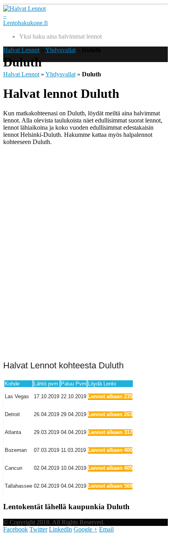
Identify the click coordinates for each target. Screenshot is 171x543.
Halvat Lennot (21, 50)
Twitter (38, 529)
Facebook (15, 529)
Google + (85, 529)
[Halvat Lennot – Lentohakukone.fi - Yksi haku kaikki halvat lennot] (25, 22)
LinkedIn (60, 529)
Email (106, 529)
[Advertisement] (85, 251)
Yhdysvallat (60, 50)
